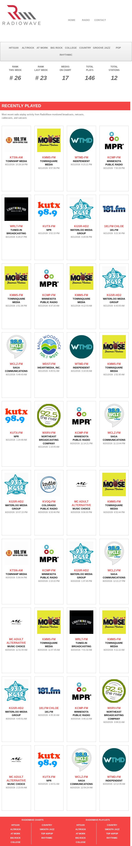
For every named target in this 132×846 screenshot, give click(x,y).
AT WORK (42, 47)
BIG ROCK (57, 47)
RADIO (86, 20)
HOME (71, 20)
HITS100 (14, 47)
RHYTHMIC (66, 54)
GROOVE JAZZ (101, 47)
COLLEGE (71, 47)
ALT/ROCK (28, 47)
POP (118, 47)
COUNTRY (85, 47)
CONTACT (100, 20)
